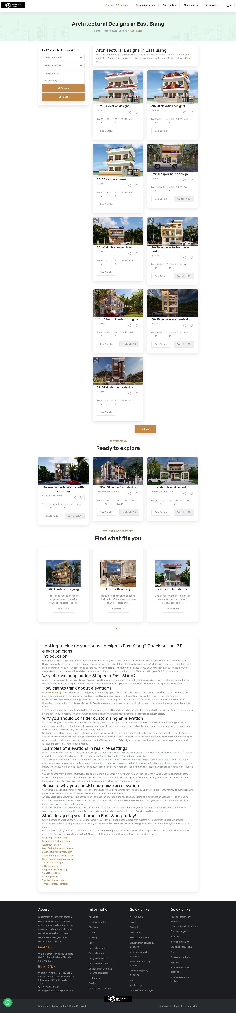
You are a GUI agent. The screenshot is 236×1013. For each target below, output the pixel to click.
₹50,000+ (89, 139)
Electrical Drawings (138, 108)
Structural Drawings (138, 104)
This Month (106, 124)
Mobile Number (88, 46)
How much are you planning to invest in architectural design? (112, 130)
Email (83, 61)
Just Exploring (145, 124)
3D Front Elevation (111, 104)
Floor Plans (89, 104)
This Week (89, 124)
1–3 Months (125, 124)
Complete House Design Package (126, 112)
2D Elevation (90, 108)
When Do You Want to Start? (95, 119)
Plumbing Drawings (93, 112)
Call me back (141, 154)
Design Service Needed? (93, 99)
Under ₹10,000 (91, 135)
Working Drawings (112, 108)
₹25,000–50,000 (138, 135)
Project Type (87, 75)
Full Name (85, 32)
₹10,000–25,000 (113, 135)
